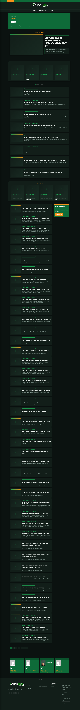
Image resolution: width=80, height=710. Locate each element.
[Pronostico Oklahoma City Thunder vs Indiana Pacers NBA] (16, 638)
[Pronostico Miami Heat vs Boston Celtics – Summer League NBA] (16, 350)
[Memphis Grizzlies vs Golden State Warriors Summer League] (16, 269)
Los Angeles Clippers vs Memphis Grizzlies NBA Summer (61, 77)
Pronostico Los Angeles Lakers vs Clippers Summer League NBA (36, 340)
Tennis (29, 690)
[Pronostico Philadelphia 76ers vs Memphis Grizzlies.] (16, 587)
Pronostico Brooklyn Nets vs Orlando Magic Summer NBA (17, 197)
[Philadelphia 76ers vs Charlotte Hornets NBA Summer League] (16, 492)
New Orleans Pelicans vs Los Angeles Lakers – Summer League (35, 533)
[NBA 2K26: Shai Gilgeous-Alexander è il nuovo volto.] (16, 577)
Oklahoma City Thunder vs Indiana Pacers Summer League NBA (35, 523)
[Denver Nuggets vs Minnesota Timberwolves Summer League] (16, 514)
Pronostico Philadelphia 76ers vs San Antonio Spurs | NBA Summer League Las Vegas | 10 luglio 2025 (35, 544)
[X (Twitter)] (9, 693)
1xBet (63, 700)
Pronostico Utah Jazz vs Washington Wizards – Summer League (36, 228)
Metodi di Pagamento (66, 702)
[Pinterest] (18, 693)
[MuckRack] (16, 693)
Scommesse (34, 10)
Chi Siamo (63, 689)
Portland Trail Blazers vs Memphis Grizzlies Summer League (35, 482)
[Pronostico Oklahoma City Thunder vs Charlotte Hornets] (17, 104)
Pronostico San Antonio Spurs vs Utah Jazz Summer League (35, 309)
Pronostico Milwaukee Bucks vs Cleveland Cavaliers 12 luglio (36, 421)
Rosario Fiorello (64, 661)
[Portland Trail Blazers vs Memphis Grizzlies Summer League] (16, 482)
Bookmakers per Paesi (66, 698)
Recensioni (41, 10)
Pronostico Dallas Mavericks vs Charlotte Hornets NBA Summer (36, 299)
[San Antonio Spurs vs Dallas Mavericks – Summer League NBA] (16, 472)
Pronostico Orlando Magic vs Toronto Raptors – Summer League (36, 391)
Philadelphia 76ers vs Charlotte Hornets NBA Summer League (35, 492)
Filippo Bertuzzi (49, 662)
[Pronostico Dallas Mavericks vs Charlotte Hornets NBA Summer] (16, 300)
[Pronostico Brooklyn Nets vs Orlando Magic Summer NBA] (17, 189)
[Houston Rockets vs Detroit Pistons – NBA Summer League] (16, 401)
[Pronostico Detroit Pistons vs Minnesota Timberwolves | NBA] (16, 259)
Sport (46, 10)
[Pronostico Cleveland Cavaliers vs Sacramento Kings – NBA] (32, 189)
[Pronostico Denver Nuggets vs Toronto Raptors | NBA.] (16, 249)
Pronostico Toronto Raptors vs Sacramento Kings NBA (37, 114)
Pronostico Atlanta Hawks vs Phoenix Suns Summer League (35, 360)
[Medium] (14, 693)
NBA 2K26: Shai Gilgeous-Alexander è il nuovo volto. (33, 577)
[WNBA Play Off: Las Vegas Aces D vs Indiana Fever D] (17, 69)
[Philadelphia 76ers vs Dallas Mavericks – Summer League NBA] (16, 219)
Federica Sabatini (34, 661)
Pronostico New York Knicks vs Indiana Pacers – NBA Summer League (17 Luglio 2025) (44, 160)
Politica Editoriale (65, 692)
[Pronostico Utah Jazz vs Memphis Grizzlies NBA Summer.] (16, 628)
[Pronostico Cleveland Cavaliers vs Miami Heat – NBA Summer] (16, 371)
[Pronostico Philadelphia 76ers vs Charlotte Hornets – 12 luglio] (16, 452)
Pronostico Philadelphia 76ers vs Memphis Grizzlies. (33, 587)
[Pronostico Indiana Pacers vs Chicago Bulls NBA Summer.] (16, 330)
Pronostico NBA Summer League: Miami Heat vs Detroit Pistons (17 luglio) (42, 137)
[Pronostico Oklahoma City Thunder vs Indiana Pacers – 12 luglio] (16, 442)
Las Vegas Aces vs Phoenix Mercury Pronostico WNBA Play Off (56, 41)
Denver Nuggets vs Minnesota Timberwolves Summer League (35, 513)
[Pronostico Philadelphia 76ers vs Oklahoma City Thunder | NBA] (16, 618)
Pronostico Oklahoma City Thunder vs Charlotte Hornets (38, 102)
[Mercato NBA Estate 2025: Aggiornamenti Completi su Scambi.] (16, 597)
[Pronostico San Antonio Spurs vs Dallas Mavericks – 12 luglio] (16, 432)
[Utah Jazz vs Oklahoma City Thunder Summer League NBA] (16, 607)
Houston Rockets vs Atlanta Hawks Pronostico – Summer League (36, 320)
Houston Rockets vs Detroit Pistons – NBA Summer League (35, 401)
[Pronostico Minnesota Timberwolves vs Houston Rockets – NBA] (17, 127)
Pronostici (29, 688)
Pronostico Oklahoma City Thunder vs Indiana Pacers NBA (35, 637)
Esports (51, 10)
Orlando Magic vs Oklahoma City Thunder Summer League (34, 279)
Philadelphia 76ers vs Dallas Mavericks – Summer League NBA (35, 218)
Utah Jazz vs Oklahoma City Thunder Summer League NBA (34, 607)
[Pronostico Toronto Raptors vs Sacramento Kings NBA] (17, 115)
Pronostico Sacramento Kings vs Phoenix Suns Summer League (35, 289)
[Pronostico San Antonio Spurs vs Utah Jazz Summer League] (16, 310)
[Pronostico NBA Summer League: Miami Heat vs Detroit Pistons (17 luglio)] (17, 138)
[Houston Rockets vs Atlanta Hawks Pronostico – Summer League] (16, 320)
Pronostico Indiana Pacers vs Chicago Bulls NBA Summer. (34, 330)
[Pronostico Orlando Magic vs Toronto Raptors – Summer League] (16, 391)
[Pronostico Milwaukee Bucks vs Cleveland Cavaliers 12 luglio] (16, 421)
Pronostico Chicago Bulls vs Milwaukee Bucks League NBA (46, 197)
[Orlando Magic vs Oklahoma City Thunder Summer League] (16, 279)
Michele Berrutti (19, 661)
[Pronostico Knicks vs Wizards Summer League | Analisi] (17, 92)
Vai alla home (59, 214)
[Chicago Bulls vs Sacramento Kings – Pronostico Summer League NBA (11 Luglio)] (16, 503)
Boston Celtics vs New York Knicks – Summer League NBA (34, 411)
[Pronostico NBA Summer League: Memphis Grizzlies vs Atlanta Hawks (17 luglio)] (17, 173)
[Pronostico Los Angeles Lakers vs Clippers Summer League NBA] (16, 340)
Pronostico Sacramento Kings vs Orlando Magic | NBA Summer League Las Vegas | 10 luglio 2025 (35, 555)
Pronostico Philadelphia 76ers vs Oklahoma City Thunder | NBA (36, 617)
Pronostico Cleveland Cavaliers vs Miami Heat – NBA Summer (35, 370)
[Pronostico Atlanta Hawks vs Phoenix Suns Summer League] (16, 361)
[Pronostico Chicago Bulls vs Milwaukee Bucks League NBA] (46, 189)
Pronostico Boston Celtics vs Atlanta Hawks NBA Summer (46, 77)
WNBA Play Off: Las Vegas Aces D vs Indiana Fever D (18, 77)
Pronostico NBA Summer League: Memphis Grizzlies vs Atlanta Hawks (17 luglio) (43, 172)
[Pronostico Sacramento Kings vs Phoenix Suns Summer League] (16, 290)
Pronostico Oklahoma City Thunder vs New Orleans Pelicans (35, 208)
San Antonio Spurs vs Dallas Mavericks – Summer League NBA (35, 472)
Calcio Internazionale (31, 691)
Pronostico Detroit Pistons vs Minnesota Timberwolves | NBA (35, 259)
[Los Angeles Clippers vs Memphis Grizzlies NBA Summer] (61, 69)
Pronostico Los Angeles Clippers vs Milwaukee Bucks (34, 380)
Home (12, 16)
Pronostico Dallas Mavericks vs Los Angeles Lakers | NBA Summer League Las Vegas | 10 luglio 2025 (34, 566)
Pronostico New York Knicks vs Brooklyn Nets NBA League (35, 238)
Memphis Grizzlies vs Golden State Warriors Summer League (35, 269)
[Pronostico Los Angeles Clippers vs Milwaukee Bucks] (16, 381)
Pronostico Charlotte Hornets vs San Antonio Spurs (37, 149)
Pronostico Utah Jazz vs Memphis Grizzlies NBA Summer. (34, 627)
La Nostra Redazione (65, 691)
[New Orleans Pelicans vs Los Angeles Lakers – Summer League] (16, 534)
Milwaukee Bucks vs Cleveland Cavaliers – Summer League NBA (35, 462)
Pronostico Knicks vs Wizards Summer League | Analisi (37, 91)
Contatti (63, 694)
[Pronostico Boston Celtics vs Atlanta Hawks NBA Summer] (46, 69)
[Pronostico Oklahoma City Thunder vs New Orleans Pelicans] (16, 208)
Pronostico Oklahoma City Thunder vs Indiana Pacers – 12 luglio (36, 441)
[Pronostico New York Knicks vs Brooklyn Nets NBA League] (16, 239)
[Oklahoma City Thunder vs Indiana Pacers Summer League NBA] (16, 524)
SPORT (15, 670)
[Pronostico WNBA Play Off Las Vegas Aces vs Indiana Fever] (32, 69)
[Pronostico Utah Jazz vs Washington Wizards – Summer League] (16, 229)
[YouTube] (12, 693)
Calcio (29, 685)
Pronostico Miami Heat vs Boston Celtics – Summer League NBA (35, 350)
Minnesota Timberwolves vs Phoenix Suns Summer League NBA (60, 198)
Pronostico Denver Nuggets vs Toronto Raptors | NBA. (34, 249)
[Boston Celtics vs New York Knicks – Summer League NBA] (16, 411)
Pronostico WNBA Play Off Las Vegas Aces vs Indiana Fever (31, 78)
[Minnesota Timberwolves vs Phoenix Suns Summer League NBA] (61, 189)
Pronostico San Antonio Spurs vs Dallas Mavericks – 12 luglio (36, 431)
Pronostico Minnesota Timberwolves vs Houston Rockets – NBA (39, 126)
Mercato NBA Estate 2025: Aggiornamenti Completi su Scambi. (35, 597)
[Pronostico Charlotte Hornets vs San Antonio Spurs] (17, 150)
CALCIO (12, 670)
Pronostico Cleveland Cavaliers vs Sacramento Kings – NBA (31, 198)
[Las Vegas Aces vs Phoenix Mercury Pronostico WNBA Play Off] (26, 44)
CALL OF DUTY (35, 670)
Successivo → (24, 647)
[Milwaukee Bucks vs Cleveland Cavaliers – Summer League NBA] (16, 462)
